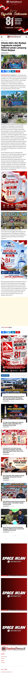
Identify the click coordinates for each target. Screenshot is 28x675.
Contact (2, 658)
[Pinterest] (18, 71)
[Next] (15, 535)
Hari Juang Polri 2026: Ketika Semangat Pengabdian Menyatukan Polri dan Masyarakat (13, 477)
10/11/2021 (12, 53)
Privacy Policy (4, 656)
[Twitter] (8, 71)
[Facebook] (3, 71)
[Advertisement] (14, 311)
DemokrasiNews (5, 53)
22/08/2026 (12, 454)
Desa (4, 420)
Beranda (3, 662)
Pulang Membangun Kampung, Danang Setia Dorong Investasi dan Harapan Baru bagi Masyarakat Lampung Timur (13, 398)
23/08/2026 (12, 426)
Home (2, 40)
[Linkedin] (13, 71)
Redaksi (2, 660)
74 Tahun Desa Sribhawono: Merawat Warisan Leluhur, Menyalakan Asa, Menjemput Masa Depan (13, 424)
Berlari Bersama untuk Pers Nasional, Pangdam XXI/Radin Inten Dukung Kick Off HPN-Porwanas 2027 (13, 529)
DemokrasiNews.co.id (8, 672)
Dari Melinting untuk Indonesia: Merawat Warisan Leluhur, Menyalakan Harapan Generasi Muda (14, 503)
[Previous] (13, 535)
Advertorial (6, 40)
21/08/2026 (12, 506)
